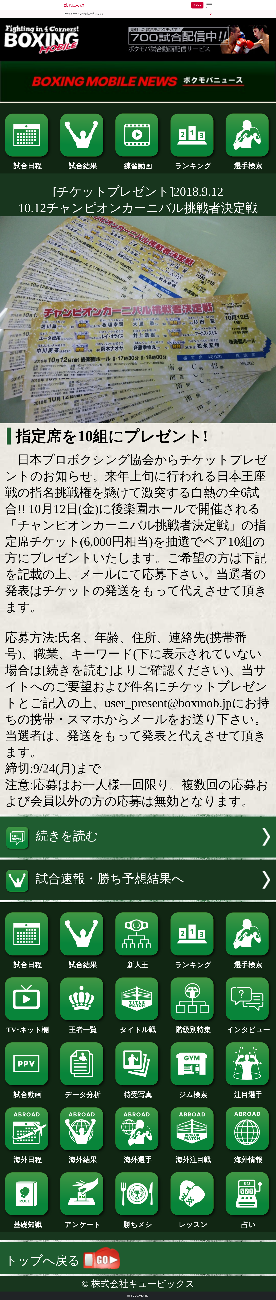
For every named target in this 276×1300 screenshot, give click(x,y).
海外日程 (28, 1160)
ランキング (193, 166)
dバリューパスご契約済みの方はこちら (84, 13)
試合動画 (28, 1095)
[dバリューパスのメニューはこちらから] (208, 5)
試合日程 (28, 166)
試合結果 (83, 166)
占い (248, 1224)
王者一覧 (83, 1030)
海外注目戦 (193, 1160)
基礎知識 (28, 1224)
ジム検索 (193, 1095)
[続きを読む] (138, 853)
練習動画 (138, 166)
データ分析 (83, 1095)
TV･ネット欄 (27, 1030)
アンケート (83, 1224)
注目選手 (248, 1095)
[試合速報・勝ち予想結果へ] (138, 896)
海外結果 (83, 1160)
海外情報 (248, 1160)
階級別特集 (193, 1030)
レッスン (193, 1224)
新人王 (138, 965)
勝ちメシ (137, 1224)
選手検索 (248, 166)
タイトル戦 (138, 1030)
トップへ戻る (44, 1260)
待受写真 (138, 1095)
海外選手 (138, 1160)
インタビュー (248, 1030)
